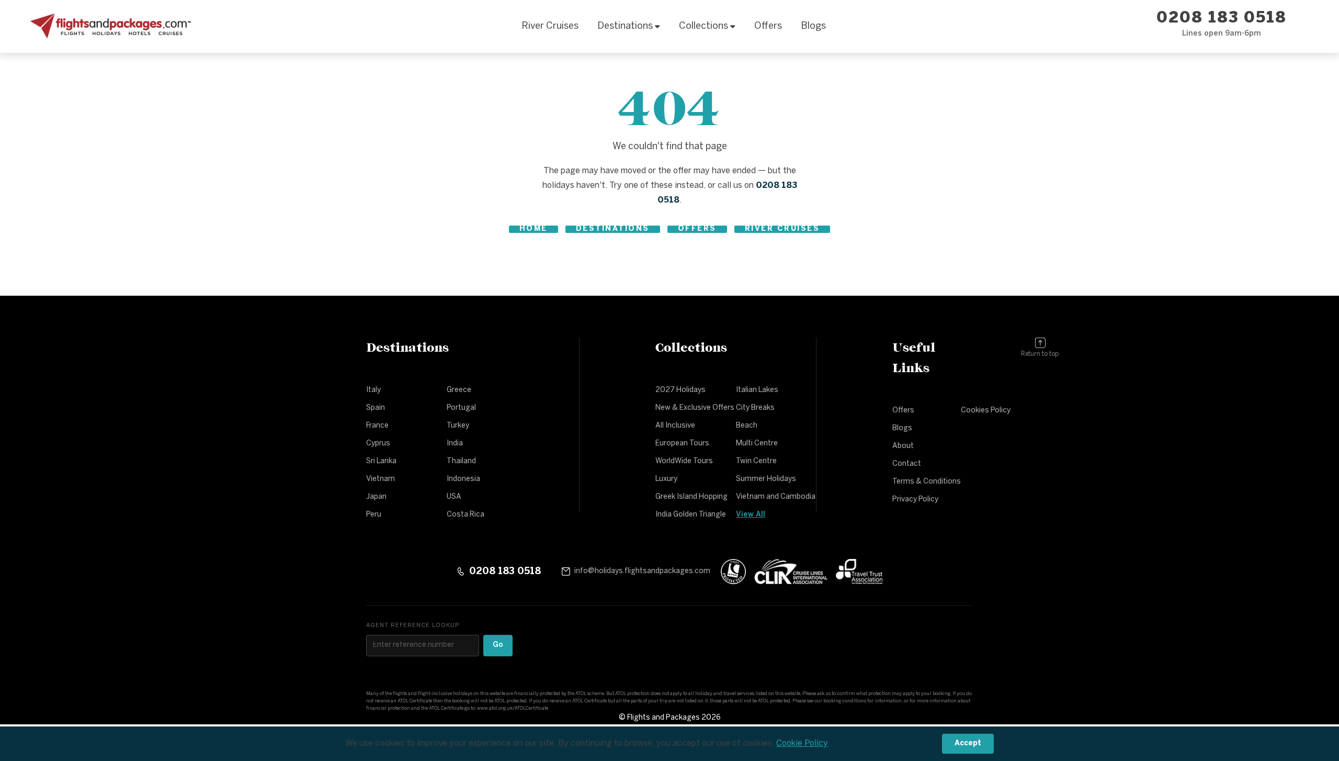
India (455, 443)
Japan (376, 497)
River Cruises (549, 26)
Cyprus (378, 443)
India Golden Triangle (690, 514)
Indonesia (463, 479)
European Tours (682, 443)
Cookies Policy (986, 410)
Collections (703, 26)
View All (750, 514)
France (377, 425)
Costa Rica (465, 514)
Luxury (666, 479)
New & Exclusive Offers (694, 408)
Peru (373, 514)
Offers (768, 26)
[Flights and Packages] (108, 26)
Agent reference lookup (412, 625)
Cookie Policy (802, 743)
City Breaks (755, 408)
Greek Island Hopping (691, 497)
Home (533, 229)
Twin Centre (756, 461)
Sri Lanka (381, 461)
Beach (746, 425)
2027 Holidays (680, 390)
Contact (906, 464)
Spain (375, 408)
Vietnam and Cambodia (775, 497)
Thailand (461, 461)
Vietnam (380, 479)
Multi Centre (757, 443)
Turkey (458, 425)
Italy (373, 390)
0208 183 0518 (1221, 19)
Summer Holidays (766, 479)
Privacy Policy (915, 499)
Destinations (625, 26)
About (903, 446)
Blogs (813, 26)
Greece (459, 390)
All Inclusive (675, 425)
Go (498, 645)
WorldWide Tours (684, 461)
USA (454, 497)
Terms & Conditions (926, 481)
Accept (968, 743)
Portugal (461, 408)
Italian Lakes (757, 390)
